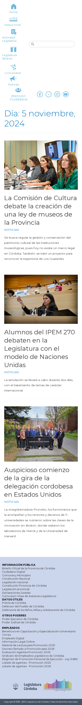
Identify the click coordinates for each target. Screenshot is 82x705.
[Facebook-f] (40, 94)
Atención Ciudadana (18, 97)
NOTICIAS (11, 229)
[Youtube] (66, 94)
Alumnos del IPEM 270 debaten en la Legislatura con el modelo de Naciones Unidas (39, 348)
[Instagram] (57, 94)
